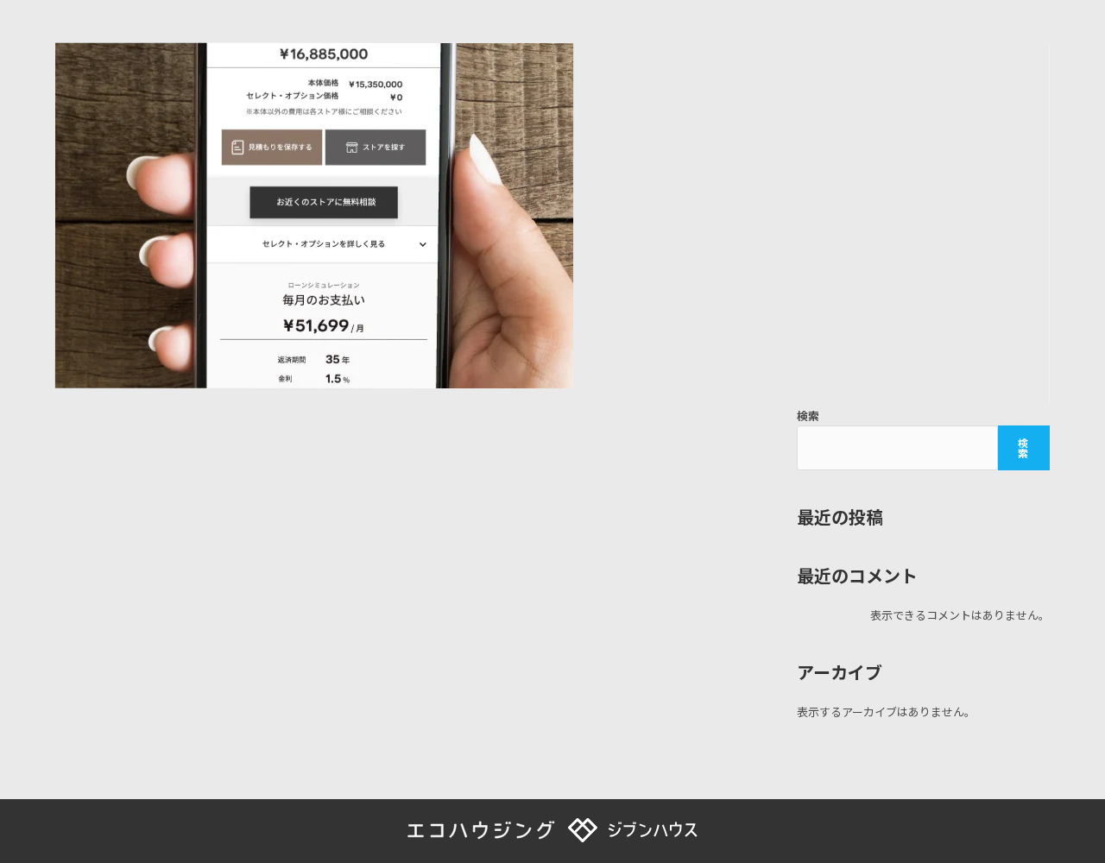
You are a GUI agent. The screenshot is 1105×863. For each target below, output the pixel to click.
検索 (808, 415)
